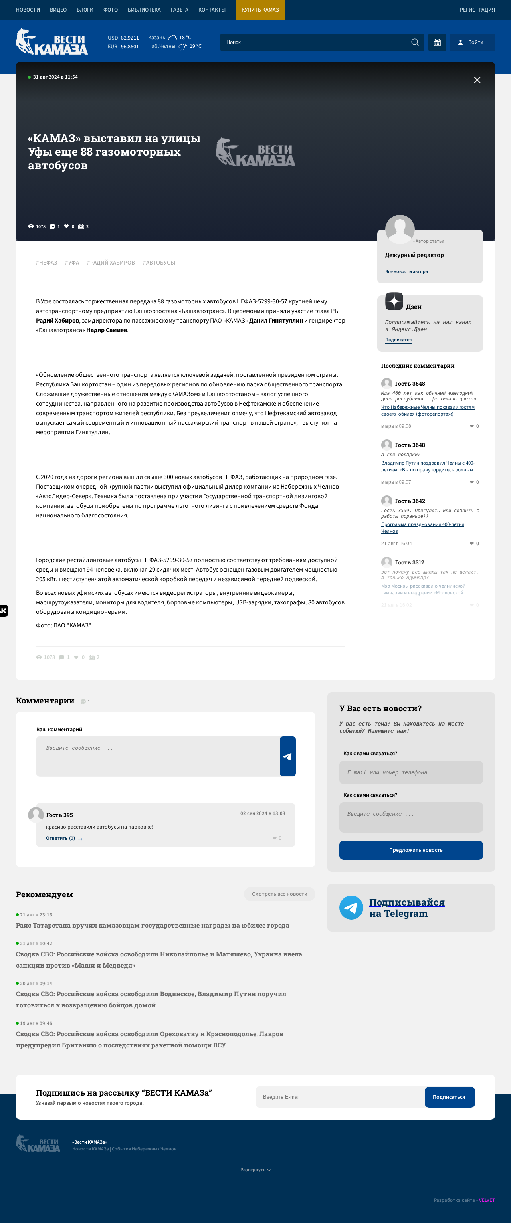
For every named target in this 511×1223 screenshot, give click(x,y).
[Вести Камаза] (52, 42)
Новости (28, 10)
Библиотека (144, 10)
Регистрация (477, 10)
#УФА (72, 263)
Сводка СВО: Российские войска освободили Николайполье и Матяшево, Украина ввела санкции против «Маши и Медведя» (159, 959)
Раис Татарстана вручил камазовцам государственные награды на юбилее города (152, 925)
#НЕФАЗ (46, 263)
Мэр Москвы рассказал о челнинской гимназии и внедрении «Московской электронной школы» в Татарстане (423, 589)
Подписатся (398, 340)
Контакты (212, 10)
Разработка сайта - (464, 1200)
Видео (58, 10)
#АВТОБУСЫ (159, 263)
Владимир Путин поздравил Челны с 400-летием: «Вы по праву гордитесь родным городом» (428, 466)
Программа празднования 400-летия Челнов (422, 528)
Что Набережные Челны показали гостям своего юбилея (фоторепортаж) (428, 411)
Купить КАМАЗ (260, 10)
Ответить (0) (60, 838)
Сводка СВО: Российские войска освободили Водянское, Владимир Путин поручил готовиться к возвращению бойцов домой (151, 999)
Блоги (85, 10)
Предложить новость (416, 850)
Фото (110, 10)
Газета (179, 10)
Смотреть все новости (279, 894)
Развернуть (252, 1169)
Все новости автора (406, 272)
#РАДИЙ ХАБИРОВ (111, 263)
